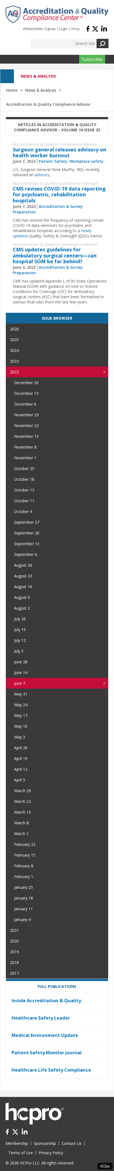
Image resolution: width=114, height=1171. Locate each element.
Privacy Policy (51, 1152)
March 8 (21, 822)
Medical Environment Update (45, 1035)
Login (63, 28)
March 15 (22, 812)
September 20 (26, 533)
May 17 (20, 715)
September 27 (26, 522)
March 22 (22, 801)
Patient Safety (53, 161)
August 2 (22, 608)
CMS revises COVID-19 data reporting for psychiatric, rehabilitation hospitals (59, 194)
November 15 (26, 436)
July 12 (20, 640)
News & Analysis (40, 90)
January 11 (23, 908)
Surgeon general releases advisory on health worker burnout (59, 152)
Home (11, 90)
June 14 (20, 672)
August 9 (22, 597)
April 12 (20, 769)
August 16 (23, 586)
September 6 (25, 554)
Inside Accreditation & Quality (46, 1001)
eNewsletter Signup (39, 28)
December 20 (26, 382)
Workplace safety (86, 161)
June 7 (19, 683)
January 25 (23, 887)
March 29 (22, 790)
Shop (75, 28)
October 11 (24, 500)
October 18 (24, 479)
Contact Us (72, 1143)
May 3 (19, 737)
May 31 (20, 694)
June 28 (20, 661)
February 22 (24, 844)
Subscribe (92, 59)
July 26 (20, 618)
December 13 (26, 393)
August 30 (23, 565)
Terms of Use (20, 1152)
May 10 (20, 726)
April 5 (19, 780)
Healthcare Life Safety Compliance (51, 1070)
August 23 (23, 575)
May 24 (20, 704)
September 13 (26, 543)
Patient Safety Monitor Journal (47, 1053)
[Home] (57, 14)
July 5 (19, 651)
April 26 (20, 747)
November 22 (26, 425)
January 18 (23, 898)
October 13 (24, 490)
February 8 (23, 865)
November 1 (25, 457)
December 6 (25, 404)
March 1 (21, 833)
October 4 (23, 511)
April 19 (20, 758)
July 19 (20, 629)
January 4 (22, 919)
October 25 (24, 468)
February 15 (24, 855)
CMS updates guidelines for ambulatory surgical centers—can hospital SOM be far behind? (55, 255)
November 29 (26, 414)
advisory (42, 174)
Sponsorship (45, 1143)
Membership (17, 1143)
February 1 (23, 876)
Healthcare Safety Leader (41, 1018)
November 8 (25, 447)
